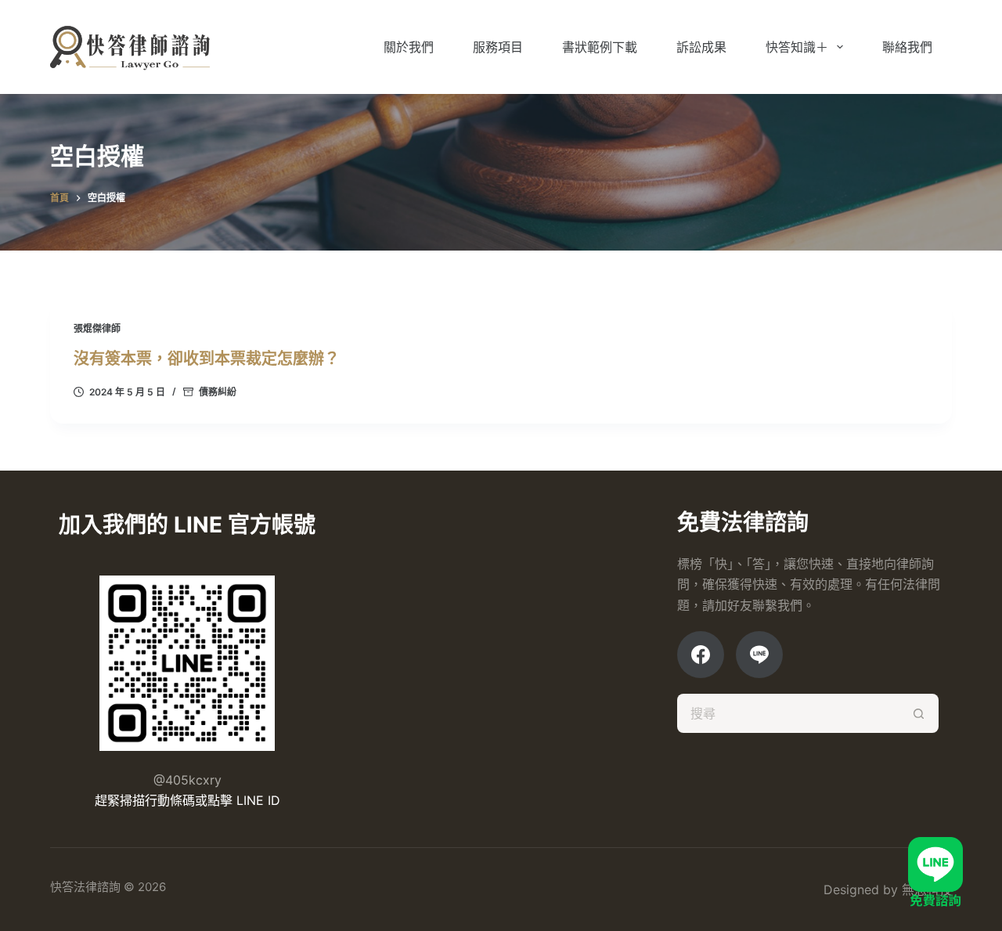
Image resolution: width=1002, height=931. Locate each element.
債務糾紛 (217, 392)
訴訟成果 (701, 47)
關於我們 (409, 47)
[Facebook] (700, 654)
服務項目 (498, 47)
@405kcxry (187, 780)
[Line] (759, 654)
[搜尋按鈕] (919, 713)
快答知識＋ (797, 47)
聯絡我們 (907, 47)
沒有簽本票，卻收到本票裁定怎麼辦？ (209, 358)
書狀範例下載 (599, 47)
